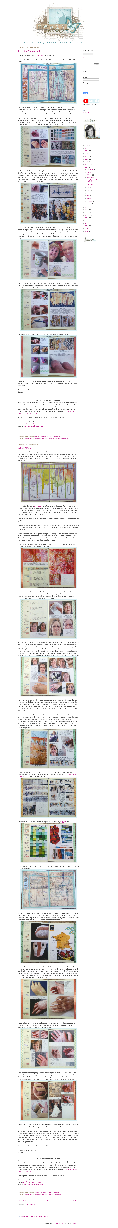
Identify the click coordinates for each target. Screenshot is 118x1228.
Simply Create (81, 43)
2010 (87, 226)
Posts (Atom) (31, 1204)
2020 (87, 162)
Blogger (74, 1223)
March (89, 198)
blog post (40, 55)
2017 (87, 207)
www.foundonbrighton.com (31, 424)
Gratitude (50, 1194)
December (90, 169)
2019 (87, 164)
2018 (87, 167)
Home (19, 43)
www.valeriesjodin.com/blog (33, 426)
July (88, 187)
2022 (87, 156)
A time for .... (24, 448)
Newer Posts (22, 1201)
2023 (87, 153)
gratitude (37, 506)
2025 (87, 148)
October (89, 175)
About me (27, 43)
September (90, 177)
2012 (87, 220)
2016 (87, 210)
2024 (87, 151)
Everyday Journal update (30, 51)
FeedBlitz (86, 58)
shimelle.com (59, 1223)
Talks (33, 43)
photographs (64, 438)
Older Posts (75, 1201)
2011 (87, 223)
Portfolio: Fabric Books (67, 43)
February (90, 201)
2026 (87, 145)
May (88, 193)
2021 (87, 159)
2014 (87, 215)
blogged (63, 822)
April (88, 195)
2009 (87, 229)
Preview (85, 56)
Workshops (41, 43)
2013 (87, 218)
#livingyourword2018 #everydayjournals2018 (35, 438)
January (89, 204)
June (88, 190)
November (90, 172)
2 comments (56, 436)
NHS (59, 438)
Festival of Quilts (52, 438)
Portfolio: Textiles (52, 43)
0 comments (56, 1192)
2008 (87, 231)
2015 (87, 212)
